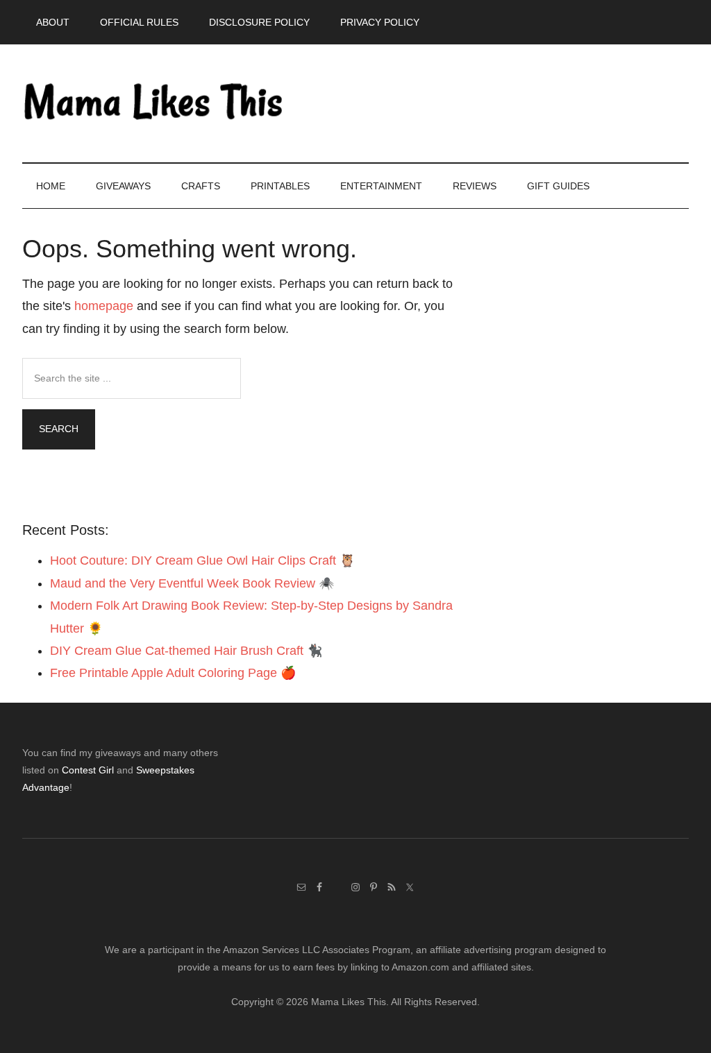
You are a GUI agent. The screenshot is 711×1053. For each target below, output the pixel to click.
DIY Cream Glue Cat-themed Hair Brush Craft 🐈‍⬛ (186, 651)
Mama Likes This (154, 103)
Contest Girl (88, 770)
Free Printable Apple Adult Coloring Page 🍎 (173, 673)
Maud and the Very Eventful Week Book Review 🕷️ (192, 583)
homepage (103, 306)
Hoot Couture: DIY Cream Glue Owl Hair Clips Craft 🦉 (202, 560)
